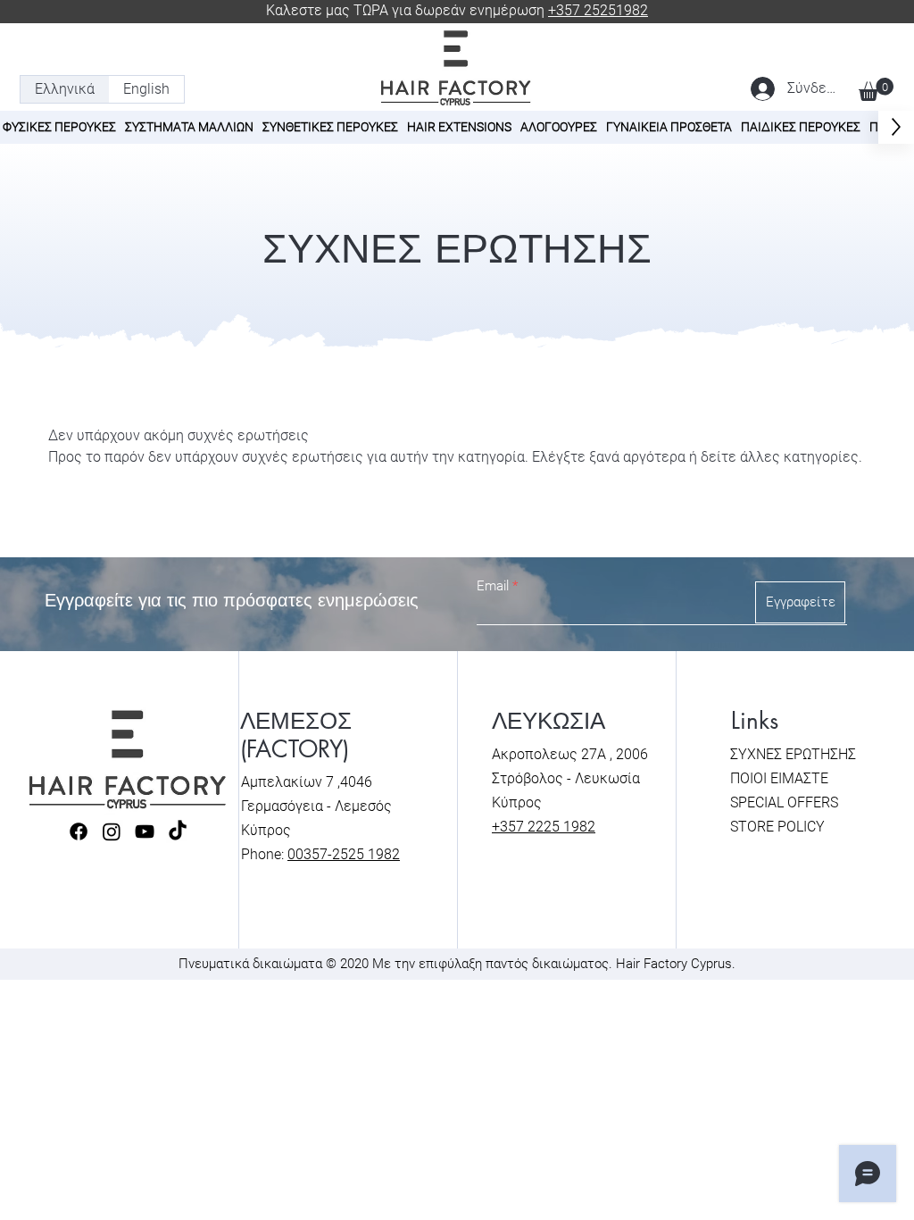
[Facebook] (78, 831)
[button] (876, 89)
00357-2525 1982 (343, 854)
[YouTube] (144, 831)
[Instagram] (111, 831)
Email (493, 586)
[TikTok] (177, 831)
